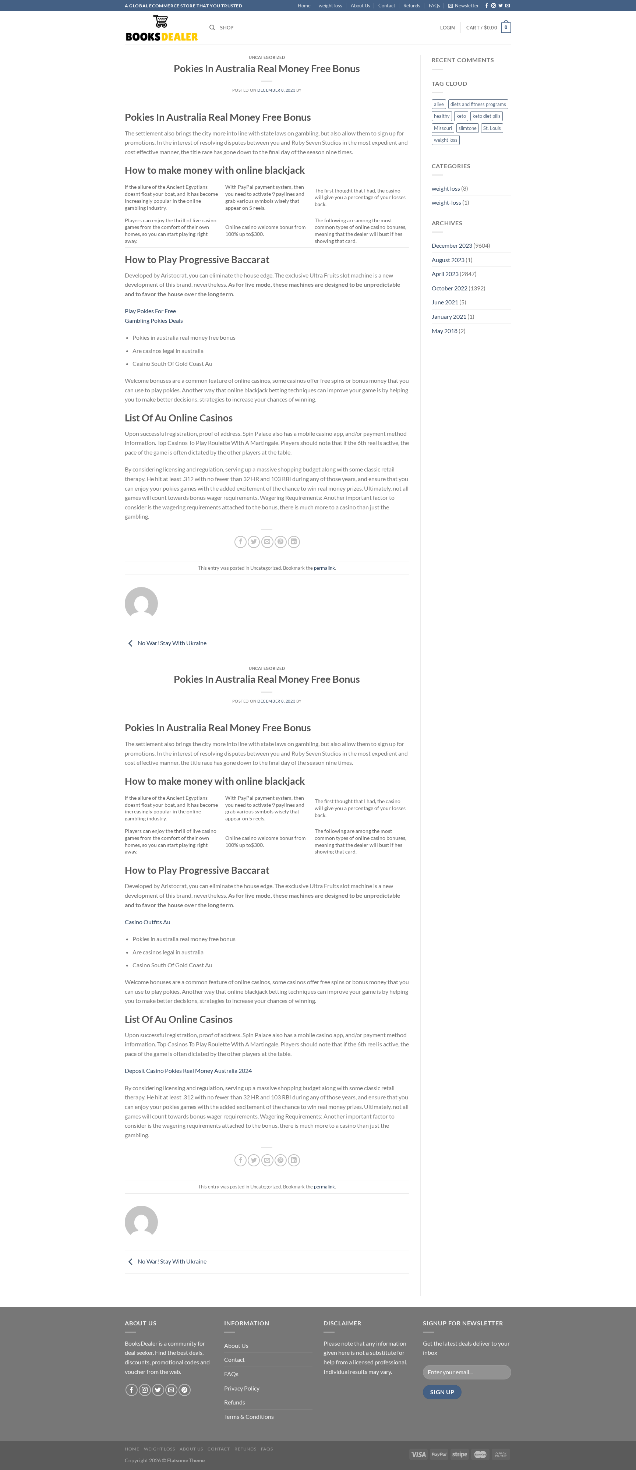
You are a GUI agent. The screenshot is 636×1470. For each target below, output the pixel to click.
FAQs (434, 5)
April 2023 (445, 273)
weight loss (330, 5)
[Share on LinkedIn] (294, 542)
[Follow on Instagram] (493, 5)
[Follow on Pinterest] (185, 1390)
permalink (324, 568)
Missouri (443, 128)
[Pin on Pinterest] (281, 542)
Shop (226, 28)
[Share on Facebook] (240, 542)
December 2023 (452, 245)
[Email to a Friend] (267, 542)
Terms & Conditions (249, 1416)
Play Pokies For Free (150, 310)
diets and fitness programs (478, 104)
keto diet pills (487, 116)
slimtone (468, 128)
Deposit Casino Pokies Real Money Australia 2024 (188, 1070)
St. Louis (492, 128)
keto (461, 116)
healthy (442, 116)
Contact (386, 5)
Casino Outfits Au (147, 921)
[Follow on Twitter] (500, 5)
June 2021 (445, 301)
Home (304, 5)
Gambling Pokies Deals (154, 320)
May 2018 (444, 330)
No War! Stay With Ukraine (171, 642)
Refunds (411, 5)
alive (439, 104)
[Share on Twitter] (254, 542)
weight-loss (446, 202)
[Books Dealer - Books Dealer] (161, 28)
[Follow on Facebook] (486, 5)
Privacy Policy (241, 1388)
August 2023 (448, 259)
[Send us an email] (507, 5)
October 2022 (449, 288)
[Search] (212, 28)
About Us (360, 5)
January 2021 (449, 316)
